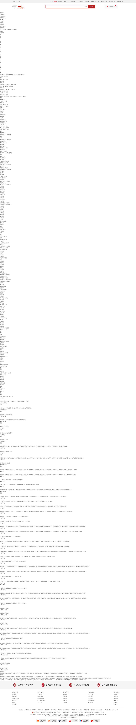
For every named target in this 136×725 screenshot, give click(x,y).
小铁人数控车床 (22, 673)
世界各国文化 (3, 273)
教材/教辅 (2, 383)
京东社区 (80, 709)
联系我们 (27, 709)
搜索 (91, 7)
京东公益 (99, 709)
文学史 (1, 219)
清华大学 (2, 83)
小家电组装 (3, 679)
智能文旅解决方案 (74, 678)
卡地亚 (37, 679)
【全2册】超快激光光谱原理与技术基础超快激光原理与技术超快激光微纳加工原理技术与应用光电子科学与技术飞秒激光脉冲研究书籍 (33, 496)
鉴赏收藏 (2, 348)
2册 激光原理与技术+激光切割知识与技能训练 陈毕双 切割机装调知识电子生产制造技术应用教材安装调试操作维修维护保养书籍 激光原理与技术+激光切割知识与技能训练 (42, 458)
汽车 (1, 233)
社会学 (1, 241)
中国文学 (2, 223)
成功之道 (2, 371)
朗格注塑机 (72, 673)
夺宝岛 (115, 695)
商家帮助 (47, 709)
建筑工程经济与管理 (5, 181)
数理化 (1, 209)
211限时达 (40, 696)
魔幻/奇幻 (2, 306)
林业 (1, 226)
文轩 (1, 78)
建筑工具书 (3, 183)
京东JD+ (116, 704)
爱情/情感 (2, 191)
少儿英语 (2, 201)
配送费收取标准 (41, 700)
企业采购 (87, 1)
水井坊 (49, 678)
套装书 (1, 359)
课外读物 (2, 326)
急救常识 (2, 343)
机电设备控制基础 (37, 673)
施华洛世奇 (66, 678)
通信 (1, 138)
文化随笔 (2, 266)
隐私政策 (93, 709)
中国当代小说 (3, 304)
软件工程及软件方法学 (5, 164)
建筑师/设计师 (3, 258)
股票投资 (2, 354)
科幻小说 (2, 308)
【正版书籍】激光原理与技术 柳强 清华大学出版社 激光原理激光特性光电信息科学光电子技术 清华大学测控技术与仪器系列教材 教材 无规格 (34, 546)
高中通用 (2, 324)
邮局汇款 (65, 700)
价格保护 (90, 696)
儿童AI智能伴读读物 (5, 203)
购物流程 (14, 695)
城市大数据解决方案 (69, 679)
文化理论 (2, 269)
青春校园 (2, 188)
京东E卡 (116, 700)
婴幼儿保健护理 (4, 353)
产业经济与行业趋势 (5, 246)
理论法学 (2, 323)
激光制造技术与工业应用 (6, 433)
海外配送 (39, 702)
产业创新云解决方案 (45, 679)
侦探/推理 (2, 311)
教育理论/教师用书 (4, 328)
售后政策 (90, 695)
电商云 (85, 679)
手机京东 (95, 1)
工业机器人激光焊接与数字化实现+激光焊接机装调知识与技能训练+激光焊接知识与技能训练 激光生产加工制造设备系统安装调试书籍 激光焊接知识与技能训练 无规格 (41, 531)
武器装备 (2, 296)
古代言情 (2, 193)
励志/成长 (2, 199)
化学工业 (2, 118)
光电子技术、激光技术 (5, 134)
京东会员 (81, 1)
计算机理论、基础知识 (5, 169)
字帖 (1, 334)
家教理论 (2, 351)
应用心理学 (3, 338)
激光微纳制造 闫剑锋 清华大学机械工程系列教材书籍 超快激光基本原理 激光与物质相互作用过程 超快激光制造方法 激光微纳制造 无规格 (33, 446)
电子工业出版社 (4, 91)
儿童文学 (2, 198)
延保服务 (116, 698)
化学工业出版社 (4, 93)
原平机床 (29, 673)
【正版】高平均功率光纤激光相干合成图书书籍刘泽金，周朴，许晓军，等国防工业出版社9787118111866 (26, 501)
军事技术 (2, 293)
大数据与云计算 (4, 163)
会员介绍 (14, 696)
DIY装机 (116, 696)
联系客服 (14, 704)
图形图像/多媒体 (4, 168)
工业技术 (2, 376)
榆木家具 (108, 678)
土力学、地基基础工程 (5, 184)
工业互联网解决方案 (11, 679)
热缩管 (61, 678)
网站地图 (76, 679)
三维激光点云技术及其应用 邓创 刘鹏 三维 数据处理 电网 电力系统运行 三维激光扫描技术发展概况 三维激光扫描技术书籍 (30, 581)
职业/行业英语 (3, 289)
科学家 (1, 253)
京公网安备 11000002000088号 (42, 712)
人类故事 (2, 211)
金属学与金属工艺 (4, 106)
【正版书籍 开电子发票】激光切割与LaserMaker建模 (13, 561)
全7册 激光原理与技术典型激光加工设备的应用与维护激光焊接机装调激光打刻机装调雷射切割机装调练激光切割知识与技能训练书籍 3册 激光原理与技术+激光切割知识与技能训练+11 (45, 566)
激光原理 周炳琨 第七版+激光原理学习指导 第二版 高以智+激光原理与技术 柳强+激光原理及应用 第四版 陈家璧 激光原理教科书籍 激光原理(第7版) (36, 511)
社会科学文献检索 (4, 243)
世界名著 (2, 314)
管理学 (1, 283)
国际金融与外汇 (4, 356)
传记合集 (2, 261)
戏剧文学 (2, 224)
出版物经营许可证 (57, 714)
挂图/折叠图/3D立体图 (5, 373)
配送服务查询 (40, 698)
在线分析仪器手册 (12, 673)
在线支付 (65, 696)
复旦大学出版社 (4, 94)
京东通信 (116, 702)
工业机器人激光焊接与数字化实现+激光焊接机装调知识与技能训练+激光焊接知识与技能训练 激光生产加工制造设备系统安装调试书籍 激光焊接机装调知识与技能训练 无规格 (42, 526)
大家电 (13, 702)
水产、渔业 (3, 229)
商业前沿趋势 (3, 276)
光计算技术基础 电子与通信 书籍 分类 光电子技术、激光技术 (15, 521)
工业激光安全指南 (4, 426)
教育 (1, 238)
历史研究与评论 (4, 298)
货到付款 (65, 695)
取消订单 (90, 702)
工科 (1, 394)
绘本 (1, 363)
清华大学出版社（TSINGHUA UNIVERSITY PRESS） (13, 96)
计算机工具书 (3, 176)
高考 (1, 333)
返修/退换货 (91, 700)
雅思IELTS (2, 291)
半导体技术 (3, 141)
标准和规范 (3, 178)
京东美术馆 (3, 26)
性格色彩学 (3, 336)
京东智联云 (86, 678)
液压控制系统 (57, 673)
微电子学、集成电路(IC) (6, 153)
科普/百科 (2, 194)
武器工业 (2, 111)
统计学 (1, 244)
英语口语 (2, 288)
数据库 (1, 173)
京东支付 (69, 717)
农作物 (1, 228)
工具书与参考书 (4, 248)
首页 (1, 29)
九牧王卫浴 (23, 679)
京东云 (75, 717)
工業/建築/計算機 (4, 364)
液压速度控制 (3, 673)
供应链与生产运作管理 (5, 279)
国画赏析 (2, 381)
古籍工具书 (3, 374)
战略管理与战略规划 (5, 281)
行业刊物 (2, 231)
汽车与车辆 (3, 114)
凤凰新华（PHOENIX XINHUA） (8, 89)
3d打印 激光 (65, 673)
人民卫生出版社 (4, 79)
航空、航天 (3, 109)
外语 (1, 234)
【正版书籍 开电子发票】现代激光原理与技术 (11, 479)
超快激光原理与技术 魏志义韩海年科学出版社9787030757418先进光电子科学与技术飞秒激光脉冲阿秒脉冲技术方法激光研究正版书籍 (33, 506)
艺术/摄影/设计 (3, 236)
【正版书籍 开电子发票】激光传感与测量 (10, 536)
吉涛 (86, 673)
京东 (24, 7)
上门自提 (39, 695)
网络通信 (2, 378)
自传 (1, 259)
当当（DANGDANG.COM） (7, 86)
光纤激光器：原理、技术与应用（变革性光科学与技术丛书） (15, 401)
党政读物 (2, 294)
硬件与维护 (3, 166)
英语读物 (2, 284)
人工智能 (2, 159)
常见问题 (14, 700)
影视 (1, 349)
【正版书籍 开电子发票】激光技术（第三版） (11, 576)
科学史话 (2, 208)
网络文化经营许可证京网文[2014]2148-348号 (74, 714)
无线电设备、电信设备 (5, 139)
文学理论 (2, 216)
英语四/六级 (3, 286)
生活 (1, 369)
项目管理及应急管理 (5, 274)
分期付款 (65, 698)
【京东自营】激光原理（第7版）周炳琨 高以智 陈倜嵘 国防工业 (15, 408)
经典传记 (2, 256)
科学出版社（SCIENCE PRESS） (8, 84)
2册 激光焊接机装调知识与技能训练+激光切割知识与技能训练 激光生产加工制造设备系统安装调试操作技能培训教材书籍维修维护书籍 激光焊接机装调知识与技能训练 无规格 (43, 551)
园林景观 (2, 186)
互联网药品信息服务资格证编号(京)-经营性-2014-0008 (75, 712)
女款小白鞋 (3, 678)
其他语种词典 (3, 318)
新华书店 (2, 88)
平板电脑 (18, 679)
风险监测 (86, 709)
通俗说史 (2, 303)
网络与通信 (3, 158)
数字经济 (2, 251)
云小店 (37, 678)
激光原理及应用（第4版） (6, 414)
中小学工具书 (3, 329)
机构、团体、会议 (4, 129)
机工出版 (2, 81)
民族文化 (2, 271)
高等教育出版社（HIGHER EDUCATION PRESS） (12, 74)
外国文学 (2, 218)
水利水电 (2, 108)
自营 (1, 404)
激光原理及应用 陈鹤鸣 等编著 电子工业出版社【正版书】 (14, 516)
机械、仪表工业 (7, 29)
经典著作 (2, 301)
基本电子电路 (3, 151)
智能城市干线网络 (55, 678)
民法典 (1, 319)
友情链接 (66, 709)
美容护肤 (2, 344)
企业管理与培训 (4, 278)
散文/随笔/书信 (3, 221)
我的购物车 (112, 6)
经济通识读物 (3, 249)
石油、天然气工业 (4, 128)
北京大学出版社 (4, 76)
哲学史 (1, 358)
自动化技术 (3, 119)
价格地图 (29, 679)
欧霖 (45, 673)
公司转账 (65, 702)
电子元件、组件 (4, 148)
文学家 (1, 254)
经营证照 (88, 715)
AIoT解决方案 (32, 678)
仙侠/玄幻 (2, 189)
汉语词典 (2, 316)
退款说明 (90, 698)
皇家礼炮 (81, 678)
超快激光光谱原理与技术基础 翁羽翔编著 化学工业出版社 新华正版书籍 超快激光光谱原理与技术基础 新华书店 (27, 556)
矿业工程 (2, 124)
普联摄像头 (3, 18)
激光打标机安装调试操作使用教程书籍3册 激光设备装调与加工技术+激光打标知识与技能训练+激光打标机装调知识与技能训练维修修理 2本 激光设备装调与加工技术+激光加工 (43, 571)
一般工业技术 (3, 101)
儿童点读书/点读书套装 (5, 204)
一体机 (1, 19)
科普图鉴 (2, 213)
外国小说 (2, 309)
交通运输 (2, 116)
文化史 (1, 268)
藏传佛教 (2, 384)
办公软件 (2, 174)
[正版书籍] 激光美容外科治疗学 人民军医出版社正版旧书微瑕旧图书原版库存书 (19, 484)
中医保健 (2, 339)
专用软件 (2, 171)
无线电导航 (3, 149)
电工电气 (2, 103)
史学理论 (2, 299)
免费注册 (60, 1)
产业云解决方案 (93, 678)
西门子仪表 (50, 673)
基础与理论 (3, 146)
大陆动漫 (2, 361)
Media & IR (115, 709)
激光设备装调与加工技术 (6, 451)
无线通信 (2, 144)
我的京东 (73, 1)
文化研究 (2, 263)
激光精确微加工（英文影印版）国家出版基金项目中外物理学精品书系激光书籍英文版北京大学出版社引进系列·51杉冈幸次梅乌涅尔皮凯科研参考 (36, 489)
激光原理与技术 (4, 439)
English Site (107, 709)
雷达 (1, 136)
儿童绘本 (2, 196)
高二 (1, 331)
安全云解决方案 (43, 678)
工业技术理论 (3, 121)
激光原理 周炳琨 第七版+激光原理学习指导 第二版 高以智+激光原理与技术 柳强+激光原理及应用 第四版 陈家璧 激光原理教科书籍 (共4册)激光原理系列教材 (38, 469)
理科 (1, 393)
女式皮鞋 (81, 679)
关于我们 (21, 709)
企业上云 (52, 679)
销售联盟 (73, 709)
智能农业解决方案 (101, 678)
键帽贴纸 (2, 24)
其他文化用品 (3, 366)
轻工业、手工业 (4, 126)
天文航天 (2, 214)
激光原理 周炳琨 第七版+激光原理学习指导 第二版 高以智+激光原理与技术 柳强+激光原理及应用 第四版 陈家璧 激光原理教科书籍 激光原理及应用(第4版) (38, 474)
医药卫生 (2, 391)
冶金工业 (2, 113)
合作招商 (40, 709)
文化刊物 (2, 264)
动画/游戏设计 (3, 346)
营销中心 (53, 709)
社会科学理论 (3, 239)
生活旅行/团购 (15, 698)
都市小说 (2, 313)
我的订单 (66, 1)
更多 (1, 98)
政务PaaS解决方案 (10, 678)
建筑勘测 (2, 179)
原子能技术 (3, 123)
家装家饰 (2, 379)
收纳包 (1, 21)
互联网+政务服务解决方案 (22, 678)
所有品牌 (2, 33)
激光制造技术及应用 (5, 463)
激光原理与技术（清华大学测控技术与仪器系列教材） (13, 419)
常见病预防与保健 (4, 341)
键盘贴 (1, 23)
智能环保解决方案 (59, 679)
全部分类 (2, 13)
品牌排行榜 (3, 16)
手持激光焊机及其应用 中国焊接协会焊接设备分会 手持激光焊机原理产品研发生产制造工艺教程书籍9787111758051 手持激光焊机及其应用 (34, 541)
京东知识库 (3, 14)
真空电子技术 (3, 143)
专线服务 (33, 679)
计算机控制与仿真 (4, 161)
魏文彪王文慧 (80, 673)
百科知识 (2, 206)
